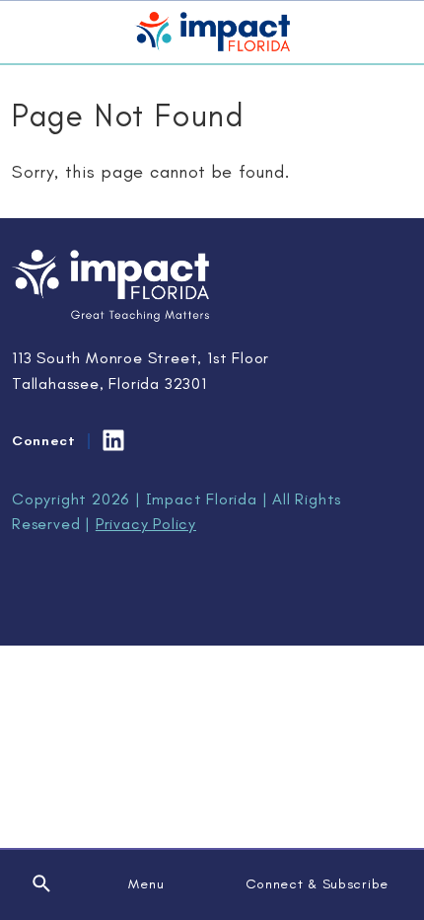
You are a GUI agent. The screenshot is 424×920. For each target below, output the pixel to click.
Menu (146, 884)
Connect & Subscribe (317, 884)
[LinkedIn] (113, 440)
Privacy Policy (146, 523)
